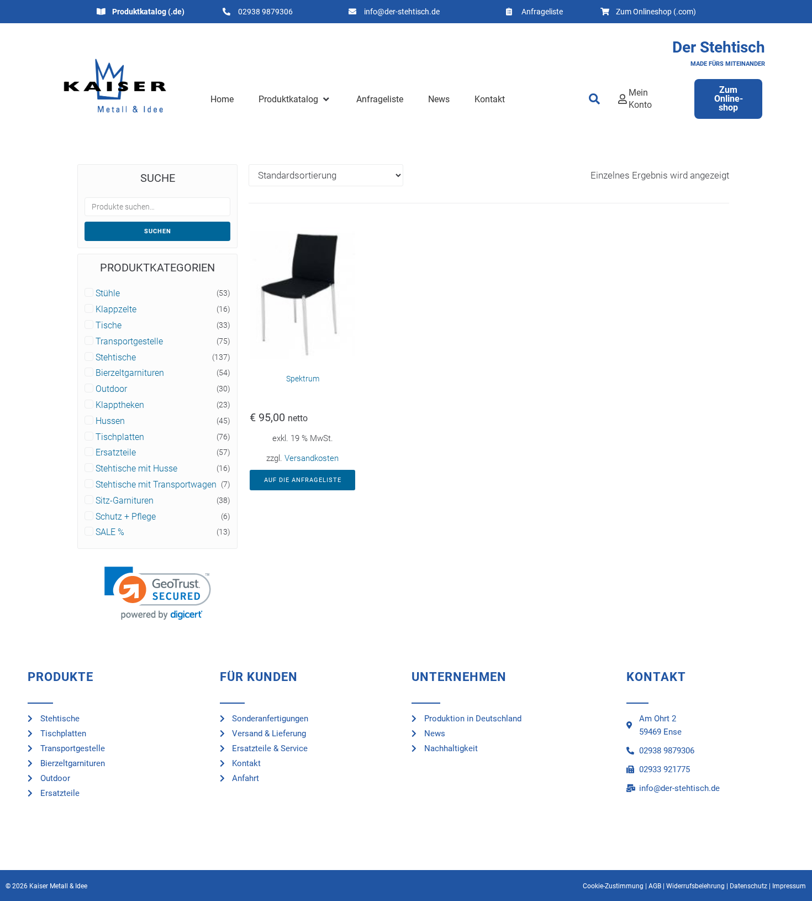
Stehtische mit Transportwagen (156, 485)
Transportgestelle (129, 342)
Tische (109, 326)
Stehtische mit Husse (136, 469)
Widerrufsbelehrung (695, 886)
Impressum (789, 886)
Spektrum (302, 378)
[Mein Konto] (623, 99)
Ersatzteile (116, 453)
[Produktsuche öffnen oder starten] (595, 99)
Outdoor (111, 389)
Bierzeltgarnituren (130, 373)
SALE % (110, 532)
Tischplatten (120, 437)
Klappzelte (116, 310)
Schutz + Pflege (126, 517)
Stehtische (116, 358)
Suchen (157, 231)
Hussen (110, 421)
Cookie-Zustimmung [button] (613, 886)
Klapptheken (120, 405)
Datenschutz (748, 886)
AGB (654, 886)
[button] (294, 99)
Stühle (108, 293)
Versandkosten (311, 458)
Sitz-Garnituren (125, 501)
